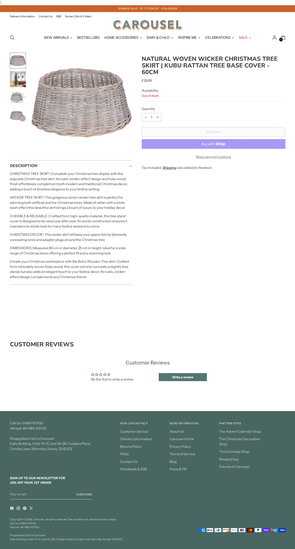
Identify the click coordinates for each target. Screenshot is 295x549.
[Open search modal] (12, 38)
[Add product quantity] (157, 117)
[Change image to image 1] (18, 61)
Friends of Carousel (234, 467)
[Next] (191, 8)
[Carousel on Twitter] (31, 509)
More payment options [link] (213, 157)
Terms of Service (182, 454)
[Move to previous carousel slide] (272, 319)
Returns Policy (131, 447)
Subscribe (84, 494)
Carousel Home (182, 439)
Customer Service (134, 432)
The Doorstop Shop (234, 452)
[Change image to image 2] (18, 79)
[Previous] (103, 8)
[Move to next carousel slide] (282, 319)
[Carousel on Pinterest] (25, 509)
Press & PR (178, 469)
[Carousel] (147, 25)
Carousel (38, 519)
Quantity (148, 109)
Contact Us (128, 462)
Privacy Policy (180, 447)
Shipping (169, 167)
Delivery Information (136, 439)
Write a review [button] (182, 377)
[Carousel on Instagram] (18, 509)
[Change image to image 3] (18, 98)
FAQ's (124, 454)
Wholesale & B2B (133, 469)
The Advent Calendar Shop (240, 432)
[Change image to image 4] (18, 116)
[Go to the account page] (275, 38)
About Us (177, 432)
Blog (173, 462)
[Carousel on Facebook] (12, 509)
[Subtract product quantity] (145, 117)
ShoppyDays (229, 459)
